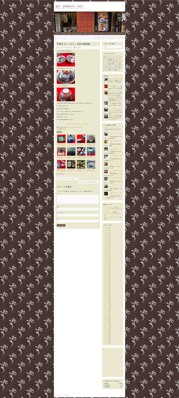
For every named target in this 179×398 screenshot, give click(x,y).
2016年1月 (106, 323)
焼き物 (62, 173)
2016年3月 (106, 319)
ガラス (118, 56)
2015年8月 (106, 331)
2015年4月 (106, 338)
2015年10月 (106, 328)
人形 (108, 58)
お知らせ (85, 33)
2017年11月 (106, 286)
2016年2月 (106, 321)
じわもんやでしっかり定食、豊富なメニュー (67, 178)
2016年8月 (106, 311)
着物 (119, 64)
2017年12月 (106, 284)
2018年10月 (106, 267)
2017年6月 (106, 294)
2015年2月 (106, 341)
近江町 (115, 67)
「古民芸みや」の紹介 (65, 33)
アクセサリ (113, 56)
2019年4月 (106, 257)
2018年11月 (106, 266)
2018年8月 (106, 271)
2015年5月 (106, 336)
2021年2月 (106, 230)
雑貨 (109, 70)
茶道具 (115, 66)
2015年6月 (106, 335)
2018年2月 (106, 281)
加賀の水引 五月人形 (112, 97)
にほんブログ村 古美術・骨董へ (76, 127)
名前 (58, 206)
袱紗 (106, 67)
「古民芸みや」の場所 (77, 33)
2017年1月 (106, 303)
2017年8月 (106, 291)
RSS (101, 33)
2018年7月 (106, 272)
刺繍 (115, 58)
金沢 (119, 68)
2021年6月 (106, 229)
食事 (115, 70)
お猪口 (104, 56)
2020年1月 (106, 244)
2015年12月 (106, 324)
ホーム (57, 33)
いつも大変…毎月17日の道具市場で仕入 (88, 182)
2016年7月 (106, 313)
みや (59, 47)
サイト (58, 218)
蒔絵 (119, 65)
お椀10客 (106, 127)
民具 (106, 64)
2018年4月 (106, 277)
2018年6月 (106, 274)
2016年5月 (106, 316)
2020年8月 (106, 239)
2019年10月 (106, 249)
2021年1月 (106, 232)
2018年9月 (106, 269)
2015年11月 (106, 326)
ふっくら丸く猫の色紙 (108, 207)
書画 (114, 62)
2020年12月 (106, 234)
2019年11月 (106, 247)
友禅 (117, 58)
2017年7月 (106, 293)
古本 (104, 60)
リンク (97, 33)
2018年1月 (106, 282)
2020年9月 (106, 237)
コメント (59, 193)
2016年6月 (106, 314)
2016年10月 (106, 308)
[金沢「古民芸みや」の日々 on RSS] (123, 6)
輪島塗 (111, 67)
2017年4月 (106, 298)
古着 (106, 60)
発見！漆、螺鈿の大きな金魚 (114, 92)
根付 (104, 64)
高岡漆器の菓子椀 (111, 115)
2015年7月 (106, 333)
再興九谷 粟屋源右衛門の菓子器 (111, 213)
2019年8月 (106, 251)
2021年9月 (106, 227)
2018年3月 (106, 279)
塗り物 (115, 60)
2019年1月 (106, 262)
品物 (59, 173)
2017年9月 (106, 289)
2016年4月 (106, 318)
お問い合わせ (91, 33)
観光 (109, 67)
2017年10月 (106, 288)
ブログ (72, 47)
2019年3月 (106, 259)
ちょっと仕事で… (108, 212)
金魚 (104, 69)
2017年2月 (106, 301)
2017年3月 (106, 299)
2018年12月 (106, 264)
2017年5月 (106, 296)
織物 (106, 65)
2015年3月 (106, 340)
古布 (120, 58)
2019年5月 (106, 256)
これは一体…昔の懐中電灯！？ (114, 78)
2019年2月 (106, 261)
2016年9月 (106, 309)
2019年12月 (106, 246)
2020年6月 (106, 240)
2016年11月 (106, 306)
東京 (117, 62)
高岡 (118, 69)
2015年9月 (106, 330)
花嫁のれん (110, 65)
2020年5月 (106, 242)
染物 (120, 62)
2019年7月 (106, 252)
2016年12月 (106, 304)
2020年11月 (106, 235)
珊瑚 (116, 64)
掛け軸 (107, 62)
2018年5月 (106, 276)
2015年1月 (106, 343)
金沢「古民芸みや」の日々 (69, 6)
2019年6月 (106, 254)
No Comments (78, 47)
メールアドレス (60, 212)
